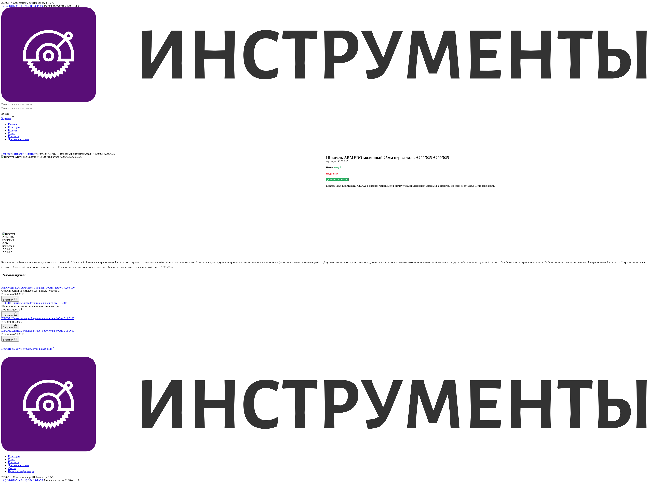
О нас (11, 133)
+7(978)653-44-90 (33, 5)
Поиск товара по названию (17, 104)
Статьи (12, 468)
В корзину (8, 299)
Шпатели (30, 153)
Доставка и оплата (18, 139)
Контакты (13, 136)
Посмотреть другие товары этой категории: (26, 348)
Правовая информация (21, 471)
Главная (12, 124)
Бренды (12, 130)
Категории (14, 127)
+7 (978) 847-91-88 (12, 5)
